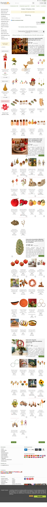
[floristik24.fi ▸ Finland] (40, 456)
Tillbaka (38, 22)
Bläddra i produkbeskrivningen (17, 20)
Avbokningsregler (4, 454)
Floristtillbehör (3, 16)
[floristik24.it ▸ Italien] (27, 457)
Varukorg (40, 0)
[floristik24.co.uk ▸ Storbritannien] (45, 456)
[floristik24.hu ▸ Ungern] (43, 457)
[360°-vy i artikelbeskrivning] (18, 176)
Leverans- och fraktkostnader (6, 459)
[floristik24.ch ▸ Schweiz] (30, 456)
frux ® (13, 478)
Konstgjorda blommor (4, 24)
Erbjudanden (41, 442)
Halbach (13, 479)
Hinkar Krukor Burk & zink (5, 19)
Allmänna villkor (4, 450)
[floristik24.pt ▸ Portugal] (38, 456)
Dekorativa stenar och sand (5, 14)
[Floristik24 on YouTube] (32, 479)
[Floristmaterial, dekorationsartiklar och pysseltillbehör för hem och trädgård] (6, 3)
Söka (43, 22)
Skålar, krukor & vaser (4, 33)
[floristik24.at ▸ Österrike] (25, 456)
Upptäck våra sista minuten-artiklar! (5, 113)
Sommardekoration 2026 (5, 35)
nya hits (37, 6)
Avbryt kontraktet (4, 455)
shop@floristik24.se (5, 465)
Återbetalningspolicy (4, 452)
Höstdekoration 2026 (14, 6)
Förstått (40, 496)
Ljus (1, 28)
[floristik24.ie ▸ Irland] (25, 457)
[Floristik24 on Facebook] (25, 479)
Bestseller (33, 6)
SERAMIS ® (3, 483)
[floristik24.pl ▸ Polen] (36, 457)
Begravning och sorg (4, 11)
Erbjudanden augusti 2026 (24, 6)
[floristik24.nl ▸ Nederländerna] (34, 457)
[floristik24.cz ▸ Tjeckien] (40, 457)
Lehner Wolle (3, 481)
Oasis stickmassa (4, 31)
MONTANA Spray (4, 482)
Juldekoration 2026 (4, 23)
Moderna (3, 47)
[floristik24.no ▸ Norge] (32, 457)
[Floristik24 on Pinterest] (30, 479)
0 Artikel (41, 3)
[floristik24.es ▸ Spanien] (36, 456)
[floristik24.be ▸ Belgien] (27, 456)
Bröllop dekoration (4, 12)
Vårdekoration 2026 (4, 38)
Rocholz (13, 482)
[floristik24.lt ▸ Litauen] (30, 457)
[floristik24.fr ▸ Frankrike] (43, 456)
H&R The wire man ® (4, 479)
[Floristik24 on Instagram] (28, 479)
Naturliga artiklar (4, 30)
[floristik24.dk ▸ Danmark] (34, 456)
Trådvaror (2, 37)
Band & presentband (4, 9)
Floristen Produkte (4, 478)
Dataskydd (3, 451)
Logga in (44, 0)
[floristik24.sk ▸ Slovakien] (38, 457)
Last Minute (43, 6)
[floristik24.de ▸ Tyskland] (32, 456)
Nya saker (14, 442)
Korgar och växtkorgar (5, 26)
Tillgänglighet (3, 458)
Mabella (13, 481)
